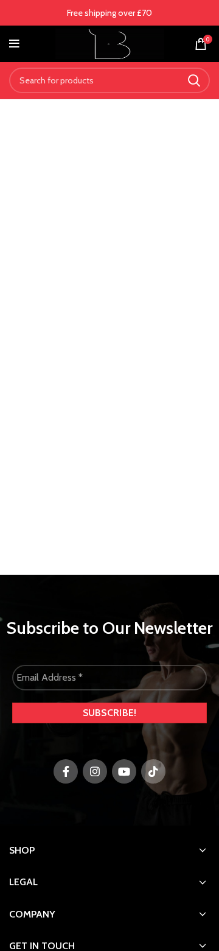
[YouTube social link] (124, 771)
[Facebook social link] (66, 771)
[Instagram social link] (95, 771)
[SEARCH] (193, 80)
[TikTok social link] (153, 771)
